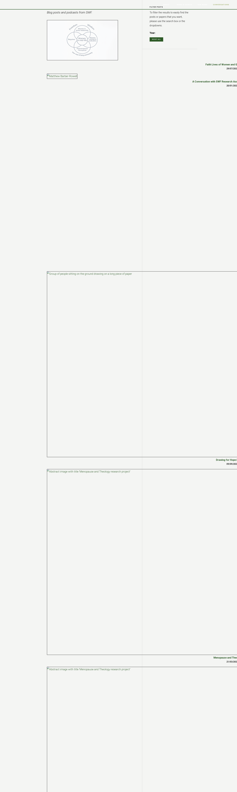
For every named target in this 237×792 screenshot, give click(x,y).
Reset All (156, 39)
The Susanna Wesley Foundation (16, 4)
